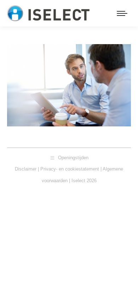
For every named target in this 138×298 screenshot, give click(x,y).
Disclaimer (25, 169)
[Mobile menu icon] (122, 13)
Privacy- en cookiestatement (69, 169)
